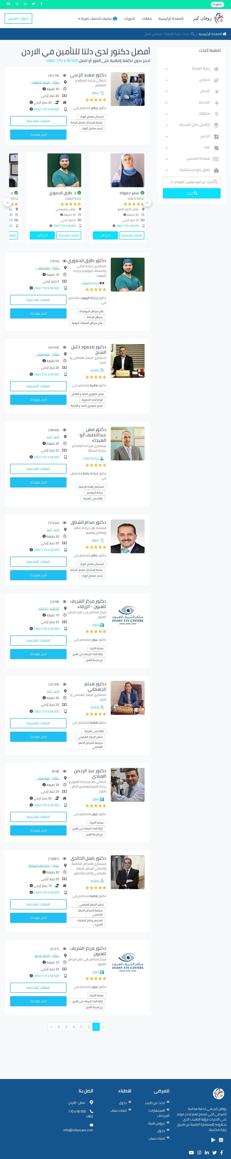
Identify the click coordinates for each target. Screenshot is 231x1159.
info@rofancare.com (78, 1130)
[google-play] (213, 1140)
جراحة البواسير (95, 492)
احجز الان (115, 235)
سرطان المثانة (95, 317)
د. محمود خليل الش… (68, 193)
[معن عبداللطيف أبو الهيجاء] (128, 443)
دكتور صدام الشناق (88, 522)
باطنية (95, 370)
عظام (95, 93)
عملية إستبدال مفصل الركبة (86, 122)
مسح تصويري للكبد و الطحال (88, 393)
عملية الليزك (97, 648)
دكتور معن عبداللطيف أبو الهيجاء (93, 434)
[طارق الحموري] (128, 274)
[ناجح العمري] (128, 170)
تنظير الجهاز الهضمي (90, 737)
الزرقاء (54, 608)
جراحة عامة (91, 458)
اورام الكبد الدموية (92, 399)
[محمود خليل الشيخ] (65, 170)
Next (7, 202)
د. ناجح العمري (137, 193)
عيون (95, 624)
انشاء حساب (156, 1138)
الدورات (129, 18)
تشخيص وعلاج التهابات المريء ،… (90, 922)
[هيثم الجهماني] (128, 697)
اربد (56, 437)
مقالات (147, 18)
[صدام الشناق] (128, 536)
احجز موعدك (38, 134)
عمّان (55, 82)
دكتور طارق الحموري (86, 260)
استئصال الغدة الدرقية (91, 486)
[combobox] (188, 69)
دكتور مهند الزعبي (88, 75)
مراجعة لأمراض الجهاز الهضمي (90, 744)
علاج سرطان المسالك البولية (87, 323)
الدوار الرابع (42, 956)
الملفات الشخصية (38, 121)
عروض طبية (156, 1123)
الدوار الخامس (40, 82)
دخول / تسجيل (18, 18)
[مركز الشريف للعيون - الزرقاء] (128, 615)
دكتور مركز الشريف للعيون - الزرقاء (88, 603)
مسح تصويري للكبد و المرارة (87, 405)
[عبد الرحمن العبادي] (128, 784)
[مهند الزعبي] (128, 88)
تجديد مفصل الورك (92, 128)
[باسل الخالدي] (128, 872)
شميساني (42, 268)
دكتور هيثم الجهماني (95, 686)
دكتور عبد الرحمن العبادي (90, 773)
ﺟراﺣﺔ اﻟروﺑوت (90, 283)
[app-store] (221, 1140)
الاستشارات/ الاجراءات (158, 1113)
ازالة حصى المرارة (93, 498)
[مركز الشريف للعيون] (128, 962)
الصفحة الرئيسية (171, 18)
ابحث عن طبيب (155, 1103)
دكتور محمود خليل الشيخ (88, 349)
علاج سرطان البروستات (91, 311)
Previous (146, 202)
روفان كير (203, 18)
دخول (161, 1130)
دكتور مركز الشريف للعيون (88, 951)
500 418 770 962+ (62, 60)
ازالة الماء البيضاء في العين (87, 654)
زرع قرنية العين (94, 660)
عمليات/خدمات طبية (97, 18)
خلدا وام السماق (38, 865)
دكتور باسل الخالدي (88, 858)
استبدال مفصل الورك (92, 116)
